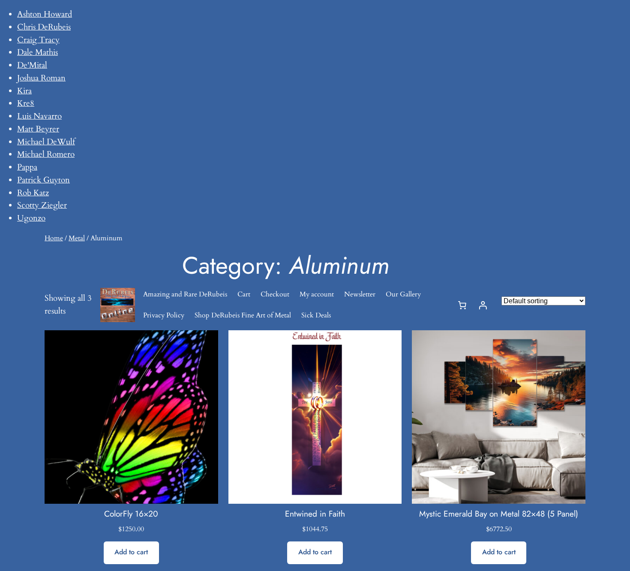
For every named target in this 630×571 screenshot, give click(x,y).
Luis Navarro (39, 116)
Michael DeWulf (46, 141)
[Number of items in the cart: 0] (462, 305)
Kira (24, 90)
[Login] (483, 305)
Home (54, 238)
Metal (77, 238)
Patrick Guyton (43, 179)
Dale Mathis (37, 52)
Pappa (27, 167)
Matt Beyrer (38, 129)
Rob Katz (33, 192)
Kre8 (25, 103)
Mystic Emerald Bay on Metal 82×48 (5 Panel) (498, 514)
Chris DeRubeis (44, 27)
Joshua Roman (41, 78)
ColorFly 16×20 (131, 514)
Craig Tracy (38, 39)
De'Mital (32, 65)
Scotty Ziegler (42, 205)
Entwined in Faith (315, 514)
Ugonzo (31, 218)
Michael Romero (46, 154)
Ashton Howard (44, 14)
